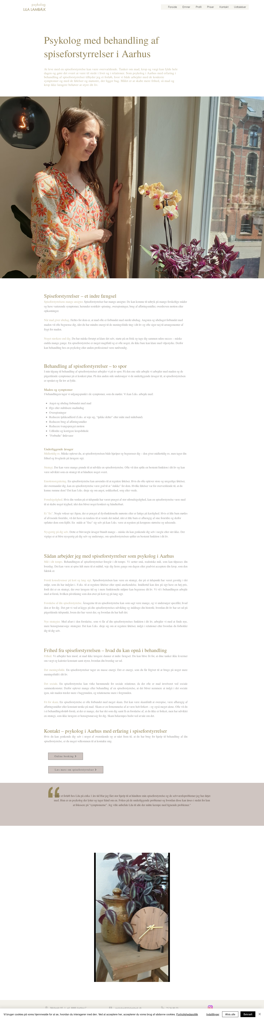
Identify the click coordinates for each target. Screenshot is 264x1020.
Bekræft (248, 1014)
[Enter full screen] (165, 977)
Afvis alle (230, 1014)
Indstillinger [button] (212, 1014)
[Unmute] (105, 977)
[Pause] (98, 977)
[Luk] (260, 1014)
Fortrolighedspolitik (187, 1014)
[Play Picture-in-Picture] (159, 977)
